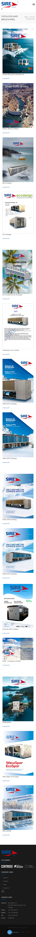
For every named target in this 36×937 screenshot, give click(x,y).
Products (5, 881)
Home (26, 17)
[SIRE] (9, 5)
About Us (5, 878)
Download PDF (6, 78)
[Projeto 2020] (13, 8)
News (4, 884)
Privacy (22, 932)
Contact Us (6, 888)
